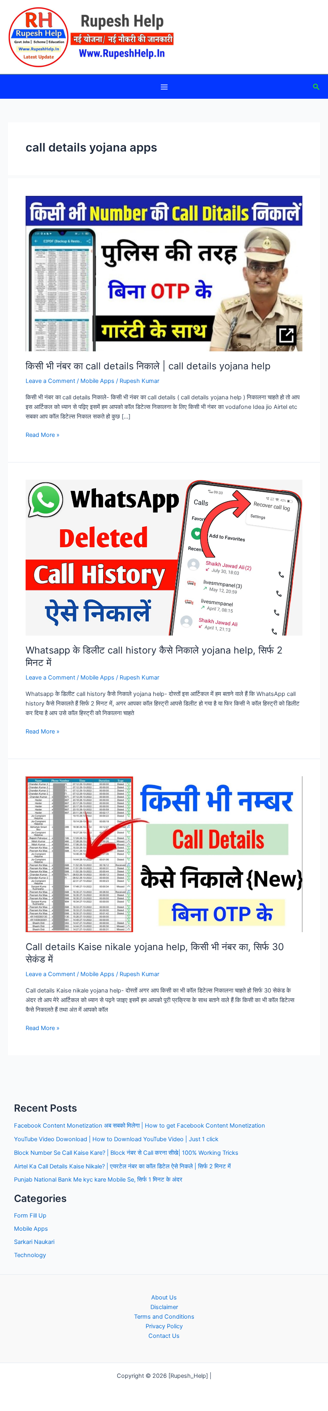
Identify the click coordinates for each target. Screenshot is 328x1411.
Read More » (43, 435)
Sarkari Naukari (34, 1242)
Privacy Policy (164, 1326)
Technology (30, 1255)
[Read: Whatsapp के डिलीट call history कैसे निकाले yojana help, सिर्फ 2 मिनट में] (164, 557)
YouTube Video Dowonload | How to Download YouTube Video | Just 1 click (116, 1139)
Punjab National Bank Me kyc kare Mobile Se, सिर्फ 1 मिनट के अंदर (98, 1179)
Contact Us (164, 1335)
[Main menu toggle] (164, 87)
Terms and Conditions (164, 1316)
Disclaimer (164, 1307)
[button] (316, 87)
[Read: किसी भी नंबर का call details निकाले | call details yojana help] (164, 273)
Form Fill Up (30, 1215)
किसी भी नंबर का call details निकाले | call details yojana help (148, 366)
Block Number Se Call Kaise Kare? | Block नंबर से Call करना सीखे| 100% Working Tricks (126, 1152)
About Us (164, 1297)
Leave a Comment (50, 381)
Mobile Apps (97, 381)
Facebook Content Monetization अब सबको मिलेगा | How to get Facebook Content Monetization (139, 1125)
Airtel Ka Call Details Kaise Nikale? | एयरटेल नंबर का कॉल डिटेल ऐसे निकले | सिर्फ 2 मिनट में (122, 1166)
